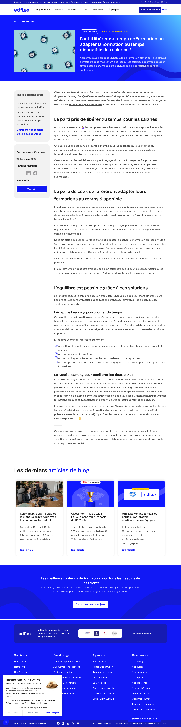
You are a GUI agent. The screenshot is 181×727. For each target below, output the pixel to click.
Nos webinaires (139, 672)
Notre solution (21, 661)
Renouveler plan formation (66, 661)
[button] (6, 722)
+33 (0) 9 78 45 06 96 (155, 2)
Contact (92, 723)
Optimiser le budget (63, 672)
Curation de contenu (63, 693)
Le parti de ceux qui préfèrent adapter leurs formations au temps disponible (30, 118)
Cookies (151, 723)
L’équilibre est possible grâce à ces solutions (29, 131)
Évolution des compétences (67, 677)
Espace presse (100, 677)
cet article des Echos (72, 240)
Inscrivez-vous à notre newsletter (104, 2)
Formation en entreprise (65, 683)
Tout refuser (12, 713)
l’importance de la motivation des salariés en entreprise (86, 154)
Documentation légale (133, 723)
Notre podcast (139, 677)
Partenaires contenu (103, 672)
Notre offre (19, 667)
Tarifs (85, 9)
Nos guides (137, 667)
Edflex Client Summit (103, 699)
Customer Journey (141, 699)
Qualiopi (159, 723)
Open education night (104, 688)
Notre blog (137, 661)
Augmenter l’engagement (66, 667)
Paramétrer (32, 713)
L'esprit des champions (143, 709)
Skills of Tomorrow (141, 693)
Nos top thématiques (142, 688)
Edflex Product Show (103, 693)
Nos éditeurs (20, 672)
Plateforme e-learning (143, 704)
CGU (145, 723)
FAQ (165, 723)
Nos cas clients (139, 683)
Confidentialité (102, 723)
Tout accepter (52, 713)
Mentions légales (116, 723)
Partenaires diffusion (103, 667)
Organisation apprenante (65, 688)
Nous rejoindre (100, 661)
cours (142, 414)
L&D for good (99, 683)
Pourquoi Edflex (41, 9)
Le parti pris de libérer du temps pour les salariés (31, 105)
